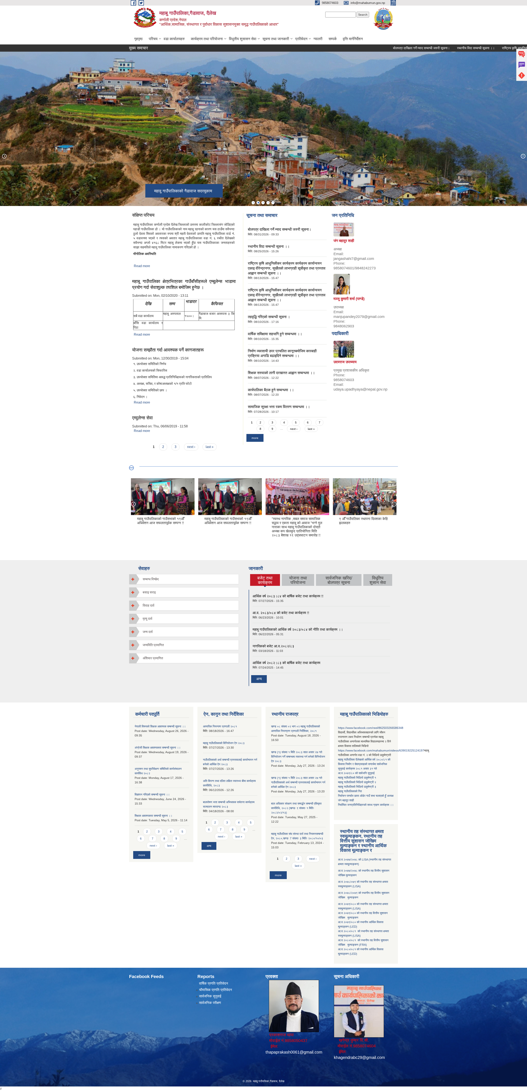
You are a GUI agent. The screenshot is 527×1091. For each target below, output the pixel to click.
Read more (142, 266)
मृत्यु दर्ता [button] (147, 618)
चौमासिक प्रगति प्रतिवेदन (215, 990)
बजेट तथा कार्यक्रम (265, 580)
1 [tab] (253, 202)
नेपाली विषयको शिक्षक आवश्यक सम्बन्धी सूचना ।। (160, 726)
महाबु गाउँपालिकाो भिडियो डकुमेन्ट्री (356, 777)
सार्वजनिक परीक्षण (210, 1003)
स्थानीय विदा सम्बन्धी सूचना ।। (439, 48)
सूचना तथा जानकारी (275, 39)
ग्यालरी (318, 39)
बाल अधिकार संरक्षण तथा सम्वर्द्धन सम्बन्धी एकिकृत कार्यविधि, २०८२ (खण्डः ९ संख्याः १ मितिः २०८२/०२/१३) (296, 808)
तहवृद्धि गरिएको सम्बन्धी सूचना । (269, 317)
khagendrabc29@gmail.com (359, 1057)
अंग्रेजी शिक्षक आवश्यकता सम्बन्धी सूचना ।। (158, 747)
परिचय (153, 39)
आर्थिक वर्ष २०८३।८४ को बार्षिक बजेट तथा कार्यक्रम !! (288, 596)
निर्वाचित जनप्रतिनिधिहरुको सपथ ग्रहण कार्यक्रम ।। (366, 804)
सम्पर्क (333, 39)
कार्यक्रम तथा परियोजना (207, 39)
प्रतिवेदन (301, 39)
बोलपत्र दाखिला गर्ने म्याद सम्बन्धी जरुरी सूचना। (385, 48)
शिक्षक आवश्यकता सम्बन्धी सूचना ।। (153, 815)
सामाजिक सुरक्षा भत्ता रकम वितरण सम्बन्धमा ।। (279, 407)
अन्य (259, 679)
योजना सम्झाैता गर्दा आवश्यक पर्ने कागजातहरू (168, 349)
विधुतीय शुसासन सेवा (242, 39)
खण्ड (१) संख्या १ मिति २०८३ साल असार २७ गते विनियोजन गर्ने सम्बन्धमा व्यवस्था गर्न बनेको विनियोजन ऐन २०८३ (298, 756)
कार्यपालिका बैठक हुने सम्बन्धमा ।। (271, 390)
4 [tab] (268, 202)
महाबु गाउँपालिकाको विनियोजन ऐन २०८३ (224, 743)
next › (191, 447)
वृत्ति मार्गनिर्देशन (353, 39)
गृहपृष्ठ (138, 39)
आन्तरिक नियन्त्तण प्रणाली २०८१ (220, 726)
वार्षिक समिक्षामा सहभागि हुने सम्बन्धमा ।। (275, 334)
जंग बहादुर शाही (343, 241)
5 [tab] (273, 202)
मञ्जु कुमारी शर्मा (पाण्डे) (349, 299)
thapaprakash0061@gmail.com (294, 1052)
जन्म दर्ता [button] (148, 632)
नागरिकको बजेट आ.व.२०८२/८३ (273, 646)
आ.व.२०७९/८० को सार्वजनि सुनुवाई (356, 773)
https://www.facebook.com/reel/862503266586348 (370, 727)
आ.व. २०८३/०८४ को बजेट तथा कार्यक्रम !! (281, 613)
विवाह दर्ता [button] (148, 605)
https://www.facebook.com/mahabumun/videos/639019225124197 (381, 750)
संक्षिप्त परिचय (143, 215)
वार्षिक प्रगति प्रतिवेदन (213, 983)
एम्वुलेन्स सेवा (142, 417)
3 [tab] (263, 202)
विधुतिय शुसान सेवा (378, 580)
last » (209, 447)
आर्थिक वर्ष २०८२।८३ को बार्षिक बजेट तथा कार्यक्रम (286, 663)
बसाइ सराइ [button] (149, 592)
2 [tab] (258, 202)
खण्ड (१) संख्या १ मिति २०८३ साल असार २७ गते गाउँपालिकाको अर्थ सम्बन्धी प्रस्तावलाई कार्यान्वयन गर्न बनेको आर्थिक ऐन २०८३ (298, 782)
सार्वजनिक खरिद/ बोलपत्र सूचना (338, 580)
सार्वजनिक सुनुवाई (210, 996)
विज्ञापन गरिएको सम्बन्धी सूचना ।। (152, 794)
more (255, 438)
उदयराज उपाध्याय (345, 362)
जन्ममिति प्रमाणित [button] (153, 645)
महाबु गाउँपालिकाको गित (350, 791)
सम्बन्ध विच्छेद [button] (151, 579)
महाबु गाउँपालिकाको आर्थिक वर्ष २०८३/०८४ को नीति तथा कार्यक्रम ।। (298, 630)
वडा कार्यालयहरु (174, 39)
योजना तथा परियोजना (298, 580)
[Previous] (4, 156)
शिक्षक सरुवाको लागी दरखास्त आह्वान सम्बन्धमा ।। (281, 373)
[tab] (184, 579)
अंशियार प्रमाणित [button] (153, 658)
